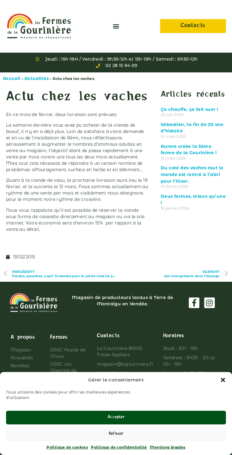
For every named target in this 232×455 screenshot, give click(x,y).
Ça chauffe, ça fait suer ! (189, 109)
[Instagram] (209, 302)
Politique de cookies (67, 447)
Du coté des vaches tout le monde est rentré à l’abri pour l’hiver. (192, 174)
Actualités (36, 78)
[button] (223, 380)
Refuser (116, 434)
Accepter (116, 417)
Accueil (12, 78)
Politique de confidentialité (119, 447)
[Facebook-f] (194, 302)
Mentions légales (167, 447)
